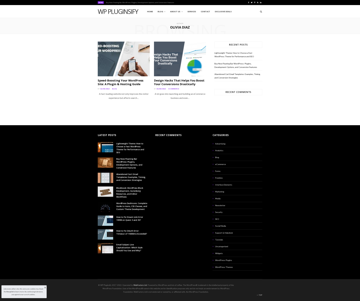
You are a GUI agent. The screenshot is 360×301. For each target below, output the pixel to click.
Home (150, 11)
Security (218, 212)
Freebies (219, 178)
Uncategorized (221, 246)
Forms (217, 171)
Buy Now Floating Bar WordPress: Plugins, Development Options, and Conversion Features (140, 3)
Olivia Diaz (105, 89)
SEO (217, 219)
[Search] (260, 11)
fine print (10, 292)
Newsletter (220, 205)
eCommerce (173, 89)
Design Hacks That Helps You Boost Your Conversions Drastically (179, 82)
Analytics (219, 150)
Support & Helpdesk (224, 233)
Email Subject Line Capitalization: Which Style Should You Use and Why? (129, 247)
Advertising (220, 143)
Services (191, 11)
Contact (205, 11)
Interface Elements (223, 185)
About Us (175, 11)
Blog (160, 11)
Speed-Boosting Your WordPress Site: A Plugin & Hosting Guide (120, 82)
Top (260, 295)
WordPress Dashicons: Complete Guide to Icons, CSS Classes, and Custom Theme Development (131, 206)
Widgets (219, 253)
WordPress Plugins (223, 260)
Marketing (219, 191)
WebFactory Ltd (140, 285)
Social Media (220, 226)
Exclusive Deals (223, 11)
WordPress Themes (224, 267)
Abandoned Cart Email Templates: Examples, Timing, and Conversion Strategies (131, 177)
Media (217, 198)
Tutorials (219, 239)
